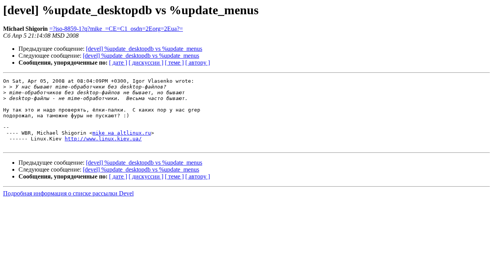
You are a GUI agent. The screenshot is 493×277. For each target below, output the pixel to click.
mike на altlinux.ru (121, 133)
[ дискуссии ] (146, 62)
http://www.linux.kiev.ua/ (103, 139)
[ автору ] (197, 62)
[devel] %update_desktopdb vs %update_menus (144, 48)
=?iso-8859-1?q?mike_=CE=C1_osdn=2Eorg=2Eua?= (116, 28)
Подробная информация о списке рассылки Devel (68, 193)
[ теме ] (174, 62)
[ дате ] (118, 62)
